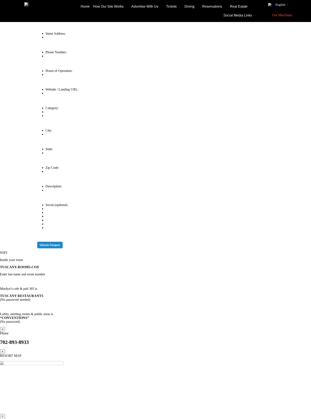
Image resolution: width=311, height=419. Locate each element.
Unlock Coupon (50, 245)
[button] (110, 6)
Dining (189, 6)
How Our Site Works (108, 6)
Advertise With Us (144, 6)
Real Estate (239, 6)
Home (85, 6)
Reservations (212, 6)
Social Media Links (237, 15)
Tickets (171, 6)
